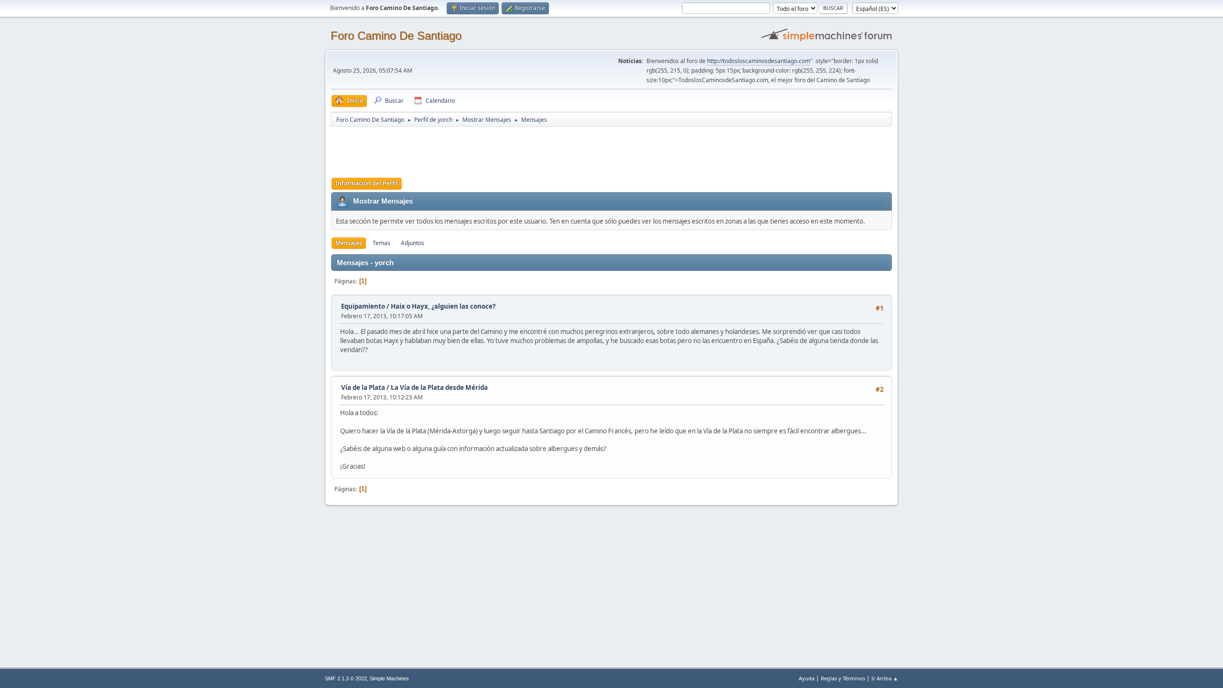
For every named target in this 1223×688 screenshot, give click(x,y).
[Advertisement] (499, 149)
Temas (381, 243)
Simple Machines (389, 678)
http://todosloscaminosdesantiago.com (758, 61)
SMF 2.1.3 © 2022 (346, 678)
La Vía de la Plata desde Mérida (439, 387)
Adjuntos (412, 243)
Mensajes (348, 243)
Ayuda (807, 678)
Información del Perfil (366, 183)
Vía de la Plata (363, 387)
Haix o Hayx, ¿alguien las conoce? (443, 306)
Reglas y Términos (843, 678)
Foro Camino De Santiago (396, 35)
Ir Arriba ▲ (884, 678)
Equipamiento (363, 306)
